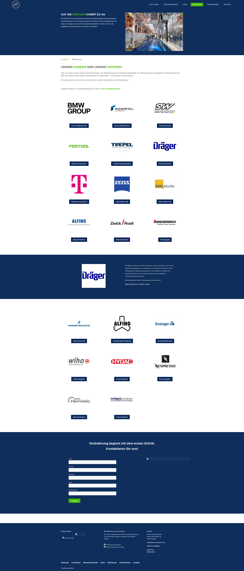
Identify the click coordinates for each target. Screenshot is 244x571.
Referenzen (112, 563)
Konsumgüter (165, 379)
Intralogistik (165, 240)
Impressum (150, 549)
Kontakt (136, 563)
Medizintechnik (165, 164)
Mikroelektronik (165, 202)
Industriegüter (79, 379)
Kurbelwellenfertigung (122, 341)
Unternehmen (124, 563)
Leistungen (76, 563)
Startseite (65, 563)
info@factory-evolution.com (156, 542)
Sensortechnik (165, 126)
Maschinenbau (79, 240)
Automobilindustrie (79, 126)
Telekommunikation (79, 202)
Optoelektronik (122, 202)
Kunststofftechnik (165, 341)
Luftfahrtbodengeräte (122, 164)
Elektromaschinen (79, 164)
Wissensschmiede (90, 563)
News (103, 563)
